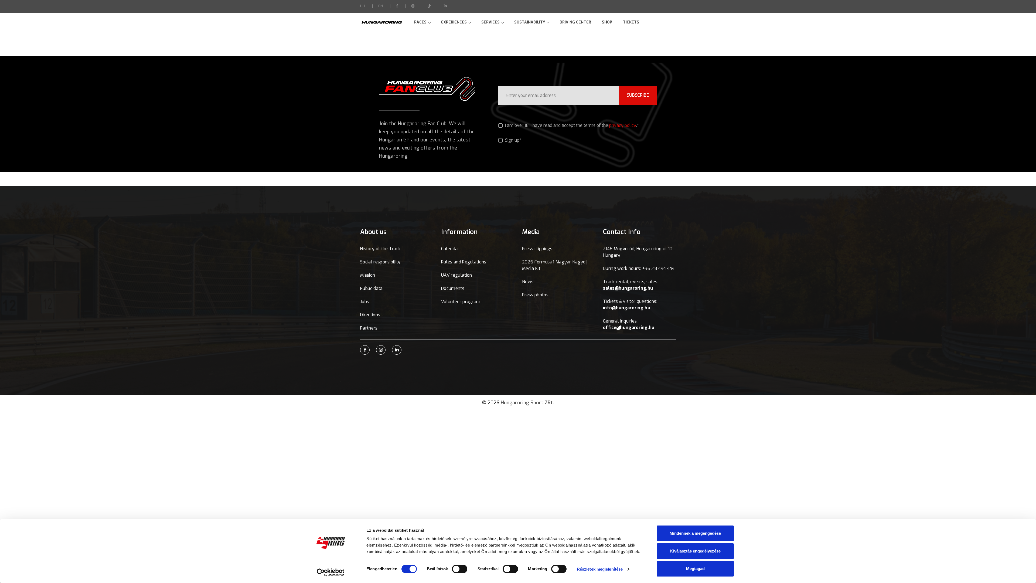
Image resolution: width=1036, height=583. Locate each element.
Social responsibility (380, 262)
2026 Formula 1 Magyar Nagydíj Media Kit (554, 265)
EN (380, 6)
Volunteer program (460, 301)
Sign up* (512, 140)
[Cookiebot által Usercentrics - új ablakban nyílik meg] (330, 572)
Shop (607, 22)
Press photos (535, 295)
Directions (370, 315)
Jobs (364, 301)
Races (420, 22)
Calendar (450, 249)
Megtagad (695, 568)
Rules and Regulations (463, 262)
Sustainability (529, 22)
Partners (369, 328)
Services (490, 22)
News (527, 281)
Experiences (454, 22)
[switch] (459, 569)
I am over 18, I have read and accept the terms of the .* (571, 125)
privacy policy (622, 125)
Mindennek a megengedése (695, 533)
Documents (452, 288)
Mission (367, 275)
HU (362, 6)
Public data (371, 288)
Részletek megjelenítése (600, 569)
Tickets (631, 22)
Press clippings (537, 249)
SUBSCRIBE (638, 95)
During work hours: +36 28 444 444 (639, 268)
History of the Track (380, 249)
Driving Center (575, 22)
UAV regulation (456, 275)
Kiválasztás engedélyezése (695, 551)
